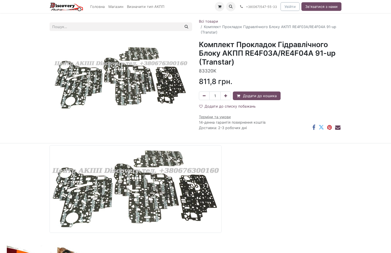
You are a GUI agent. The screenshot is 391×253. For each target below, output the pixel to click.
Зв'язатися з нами (321, 6)
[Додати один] (225, 96)
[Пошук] (186, 26)
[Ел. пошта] (338, 127)
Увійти (290, 6)
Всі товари (208, 21)
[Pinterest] (329, 127)
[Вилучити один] (204, 96)
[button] (231, 6)
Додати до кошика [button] (259, 96)
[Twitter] (321, 127)
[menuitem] (97, 6)
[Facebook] (313, 127)
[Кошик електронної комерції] (219, 6)
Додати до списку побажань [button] (230, 106)
